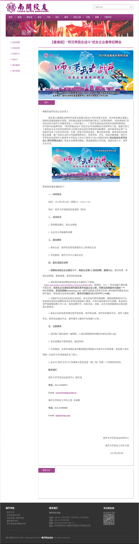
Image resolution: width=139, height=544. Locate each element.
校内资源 (16, 70)
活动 (39, 17)
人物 (48, 17)
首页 (10, 17)
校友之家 (77, 17)
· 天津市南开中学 (13, 515)
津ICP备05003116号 (14, 537)
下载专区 (108, 17)
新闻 (19, 17)
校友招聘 (16, 42)
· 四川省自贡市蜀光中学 (16, 523)
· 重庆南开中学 (12, 520)
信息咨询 (16, 48)
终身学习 (16, 53)
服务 (66, 17)
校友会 (29, 17)
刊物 (88, 17)
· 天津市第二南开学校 (15, 518)
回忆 (57, 17)
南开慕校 (16, 65)
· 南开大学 (10, 512)
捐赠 (97, 17)
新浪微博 (107, 512)
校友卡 (15, 59)
